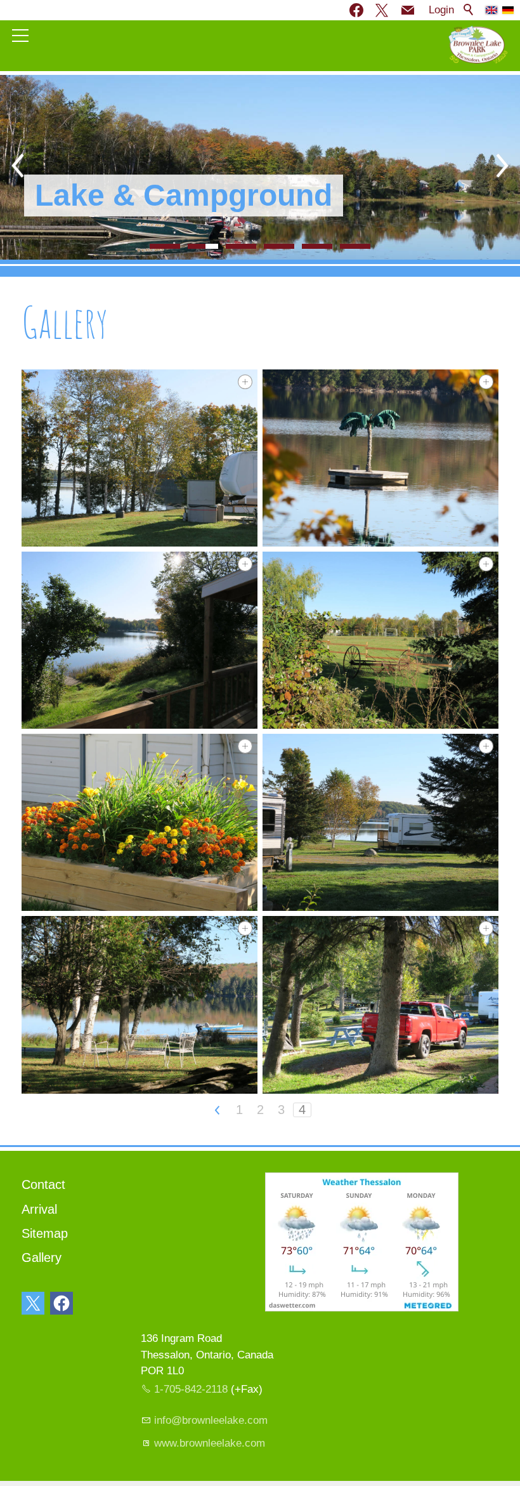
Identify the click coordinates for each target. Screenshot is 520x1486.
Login (441, 10)
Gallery (42, 1257)
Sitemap (45, 1233)
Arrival (39, 1209)
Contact (43, 1184)
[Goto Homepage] (477, 44)
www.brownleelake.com (209, 1443)
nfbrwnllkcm (212, 1420)
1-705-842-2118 (191, 1389)
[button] (408, 10)
